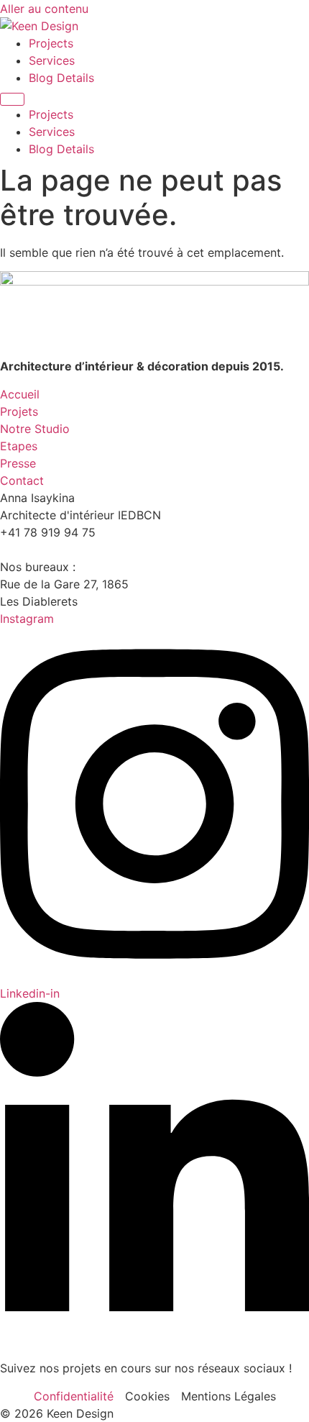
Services (52, 60)
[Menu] (12, 99)
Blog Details (61, 77)
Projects (51, 43)
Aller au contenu (44, 8)
